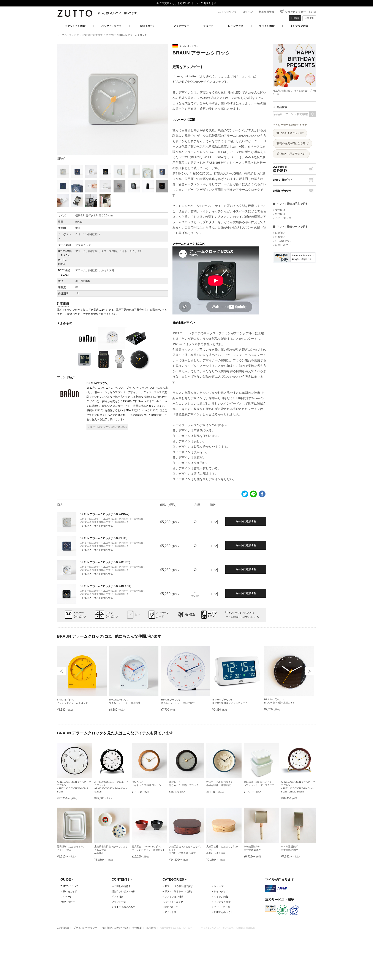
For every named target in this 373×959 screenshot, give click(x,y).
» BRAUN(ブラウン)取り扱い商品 (107, 427)
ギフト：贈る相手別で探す (88, 35)
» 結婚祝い (279, 232)
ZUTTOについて (227, 11)
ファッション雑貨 (75, 25)
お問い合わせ (294, 190)
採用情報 (151, 927)
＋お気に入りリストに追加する (96, 526)
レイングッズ (235, 25)
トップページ (64, 35)
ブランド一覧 (119, 901)
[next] (309, 671)
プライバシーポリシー (85, 927)
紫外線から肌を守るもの (291, 153)
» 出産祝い (279, 236)
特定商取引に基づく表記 (115, 927)
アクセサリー (181, 25)
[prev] (61, 671)
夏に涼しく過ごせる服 (290, 133)
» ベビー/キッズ (282, 218)
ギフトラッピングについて (241, 612)
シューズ (208, 25)
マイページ (66, 896)
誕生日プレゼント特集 (123, 891)
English (309, 17)
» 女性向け (279, 209)
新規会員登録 (266, 11)
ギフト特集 (117, 896)
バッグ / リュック (111, 25)
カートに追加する (245, 521)
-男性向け (110, 35)
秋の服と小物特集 (121, 886)
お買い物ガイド (294, 179)
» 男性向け (279, 214)
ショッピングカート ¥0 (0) (300, 11)
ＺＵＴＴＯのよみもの (123, 907)
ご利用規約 (63, 927)
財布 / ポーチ (147, 25)
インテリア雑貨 (299, 25)
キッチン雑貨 (267, 25)
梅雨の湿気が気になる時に (292, 143)
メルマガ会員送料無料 (294, 168)
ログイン (247, 11)
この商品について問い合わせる (244, 617)
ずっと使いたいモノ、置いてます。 (118, 13)
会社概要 (137, 927)
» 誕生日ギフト (282, 245)
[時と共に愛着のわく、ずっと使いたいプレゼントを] (294, 42)
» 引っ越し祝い (282, 241)
